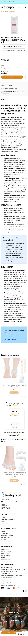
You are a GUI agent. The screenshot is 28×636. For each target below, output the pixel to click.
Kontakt (3, 517)
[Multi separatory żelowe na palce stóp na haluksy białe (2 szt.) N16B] (14, 458)
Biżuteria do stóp (5, 559)
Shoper (24, 594)
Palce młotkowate (6, 541)
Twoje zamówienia (6, 583)
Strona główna (4, 11)
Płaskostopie (4, 533)
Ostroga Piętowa (5, 537)
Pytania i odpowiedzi (6, 577)
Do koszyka (14, 393)
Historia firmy (4, 521)
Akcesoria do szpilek (6, 561)
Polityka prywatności (6, 525)
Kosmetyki (12, 11)
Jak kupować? (5, 581)
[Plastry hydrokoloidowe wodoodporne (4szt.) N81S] (14, 371)
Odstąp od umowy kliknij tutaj (9, 571)
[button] (8, 408)
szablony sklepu (11, 594)
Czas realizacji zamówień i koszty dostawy (12, 575)
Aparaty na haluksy (6, 549)
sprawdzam (14, 620)
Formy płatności (5, 573)
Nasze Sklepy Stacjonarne (8, 519)
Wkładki (3, 557)
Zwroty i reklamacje (6, 567)
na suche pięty (14, 288)
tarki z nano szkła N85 (15, 278)
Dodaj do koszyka (12, 77)
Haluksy (3, 531)
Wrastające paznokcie (7, 535)
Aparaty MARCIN (5, 553)
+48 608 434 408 (11, 339)
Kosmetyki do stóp (6, 551)
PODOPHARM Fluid (9, 302)
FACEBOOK (4, 523)
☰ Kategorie (22, 634)
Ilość (2, 65)
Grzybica (3, 539)
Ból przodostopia (5, 543)
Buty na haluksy (5, 555)
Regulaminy (4, 579)
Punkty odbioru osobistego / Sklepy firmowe (13, 569)
